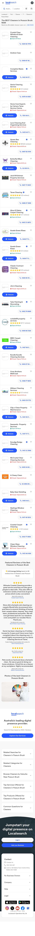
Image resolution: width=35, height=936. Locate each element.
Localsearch (4, 14)
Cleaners (17, 14)
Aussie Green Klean (17, 652)
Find (11, 14)
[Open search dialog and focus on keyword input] (3, 9)
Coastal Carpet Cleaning (17, 597)
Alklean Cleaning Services (17, 670)
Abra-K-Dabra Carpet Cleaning (17, 623)
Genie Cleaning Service (18, 643)
